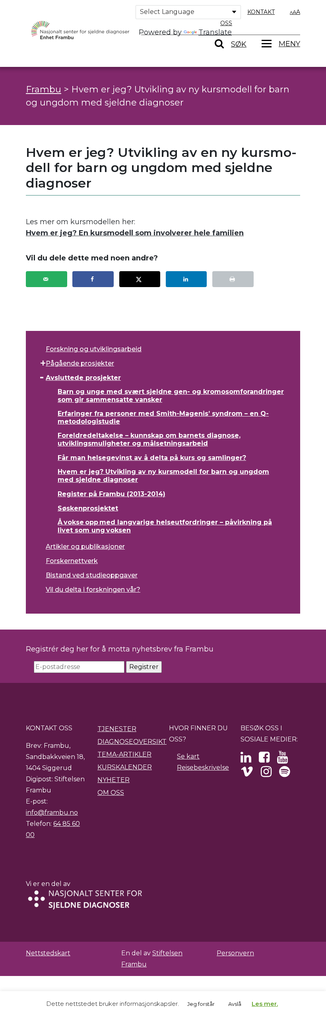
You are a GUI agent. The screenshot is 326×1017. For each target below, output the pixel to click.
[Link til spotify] (284, 774)
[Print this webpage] (233, 279)
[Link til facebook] (264, 759)
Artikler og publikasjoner (85, 546)
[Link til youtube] (282, 759)
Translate (215, 32)
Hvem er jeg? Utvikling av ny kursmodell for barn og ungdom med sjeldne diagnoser (163, 475)
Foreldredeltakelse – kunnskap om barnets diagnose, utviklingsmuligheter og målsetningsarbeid (149, 439)
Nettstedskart (48, 953)
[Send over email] (46, 279)
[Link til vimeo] (247, 774)
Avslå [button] (234, 1004)
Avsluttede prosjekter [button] (83, 377)
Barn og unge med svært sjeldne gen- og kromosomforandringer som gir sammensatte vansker (171, 395)
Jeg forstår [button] (201, 1004)
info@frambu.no (52, 812)
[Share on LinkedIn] (186, 279)
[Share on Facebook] (93, 279)
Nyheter (113, 780)
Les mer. (265, 1003)
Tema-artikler (124, 754)
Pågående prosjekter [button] (80, 363)
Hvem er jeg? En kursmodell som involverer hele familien (135, 233)
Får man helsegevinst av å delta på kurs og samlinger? (152, 458)
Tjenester (116, 729)
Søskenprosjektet (88, 508)
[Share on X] (140, 279)
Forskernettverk (72, 561)
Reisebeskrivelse (203, 767)
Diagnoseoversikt (132, 741)
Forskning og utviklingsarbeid (94, 349)
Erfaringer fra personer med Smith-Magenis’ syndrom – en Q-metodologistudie (163, 417)
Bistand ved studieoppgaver (92, 575)
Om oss (110, 792)
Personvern (235, 953)
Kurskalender (124, 767)
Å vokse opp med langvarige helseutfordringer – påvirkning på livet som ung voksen (165, 526)
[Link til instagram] (266, 774)
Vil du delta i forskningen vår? (93, 589)
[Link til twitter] (246, 759)
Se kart (188, 756)
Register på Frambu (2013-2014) (111, 494)
